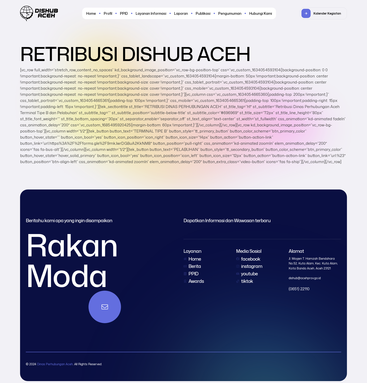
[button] (323, 13)
